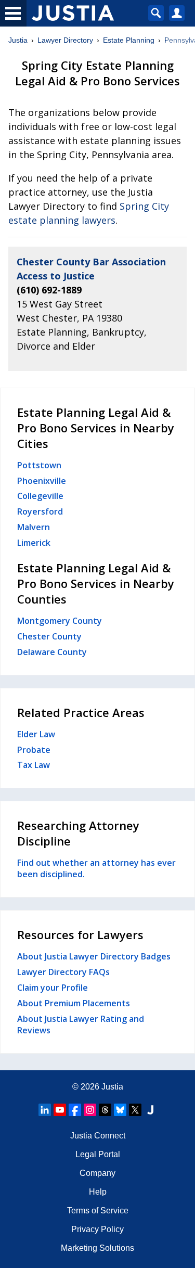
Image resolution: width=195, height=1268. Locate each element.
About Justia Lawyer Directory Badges (94, 956)
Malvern (33, 527)
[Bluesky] (120, 1110)
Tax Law (33, 765)
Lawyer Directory (65, 40)
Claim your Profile (52, 987)
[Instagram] (90, 1110)
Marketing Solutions (97, 1248)
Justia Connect (97, 1135)
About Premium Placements (73, 1003)
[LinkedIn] (44, 1110)
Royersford (40, 511)
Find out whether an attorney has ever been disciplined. (96, 868)
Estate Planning (128, 40)
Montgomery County (59, 620)
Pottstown (39, 465)
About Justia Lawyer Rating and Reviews (80, 1024)
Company (97, 1173)
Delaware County (52, 652)
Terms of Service (97, 1210)
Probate (33, 749)
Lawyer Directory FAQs (63, 972)
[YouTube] (60, 1110)
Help (98, 1191)
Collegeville (40, 496)
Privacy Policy (97, 1229)
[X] (135, 1110)
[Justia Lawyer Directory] (150, 1110)
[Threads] (105, 1110)
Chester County (49, 636)
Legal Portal (97, 1154)
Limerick (33, 542)
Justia (18, 40)
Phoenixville (41, 480)
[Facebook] (75, 1110)
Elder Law (36, 734)
